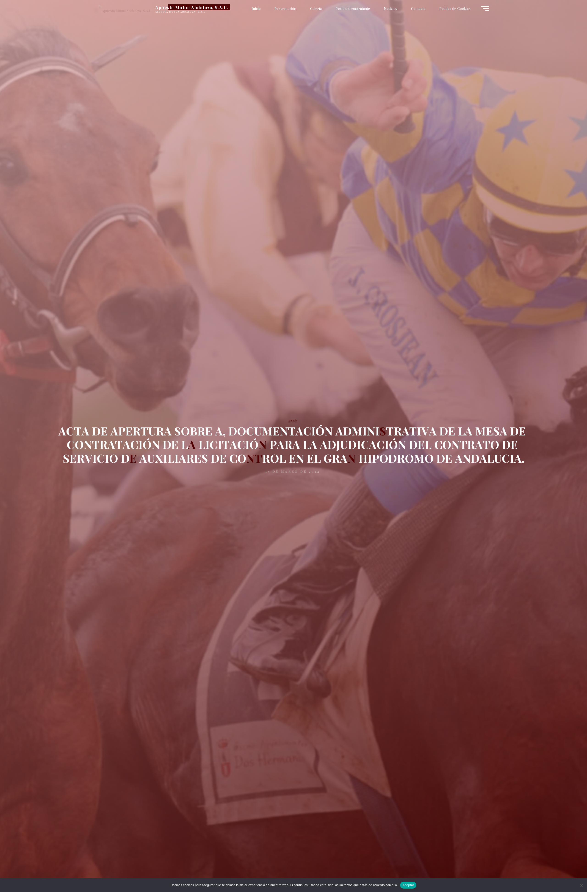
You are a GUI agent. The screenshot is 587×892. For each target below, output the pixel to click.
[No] (581, 885)
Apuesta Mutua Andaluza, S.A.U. (191, 7)
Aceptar (408, 885)
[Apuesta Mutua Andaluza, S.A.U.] (125, 8)
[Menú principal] (485, 8)
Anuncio (292, 420)
